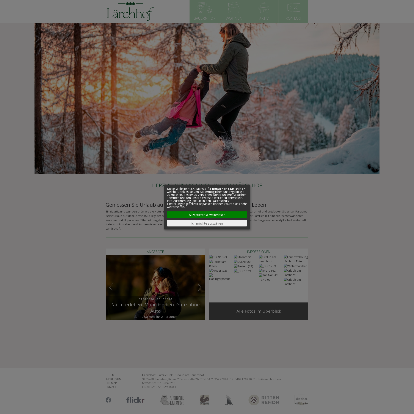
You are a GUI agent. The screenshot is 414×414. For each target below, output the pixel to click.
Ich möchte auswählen (207, 223)
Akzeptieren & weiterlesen (207, 215)
